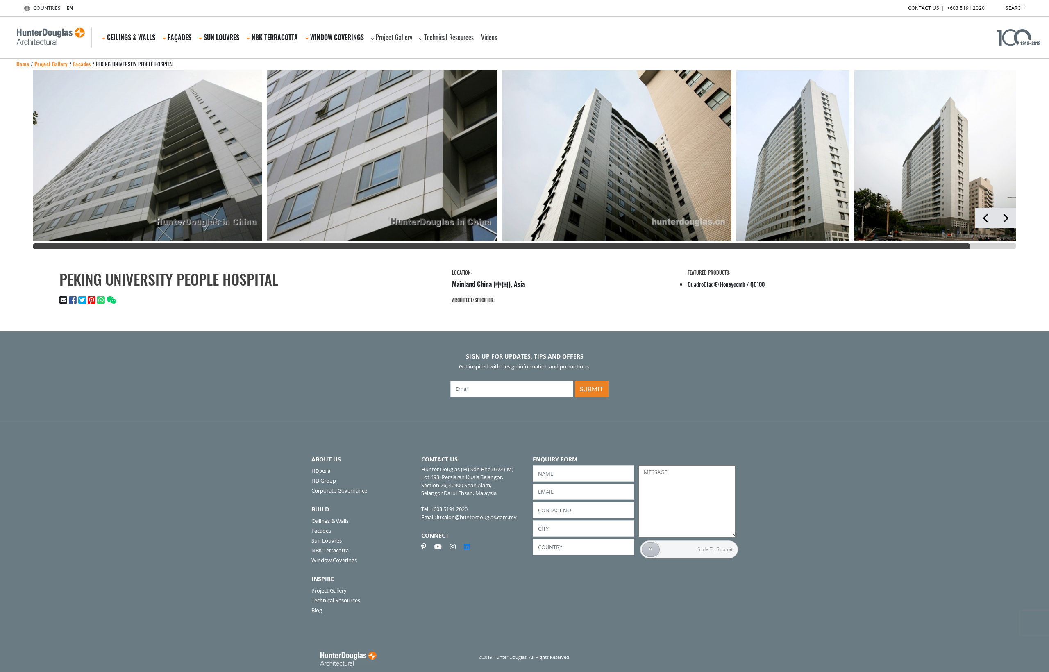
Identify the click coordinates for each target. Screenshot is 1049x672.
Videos (489, 37)
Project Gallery (394, 37)
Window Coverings (334, 560)
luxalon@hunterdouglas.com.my (477, 517)
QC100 (757, 284)
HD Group (323, 480)
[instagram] (456, 546)
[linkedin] (467, 546)
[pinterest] (427, 546)
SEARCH (1015, 8)
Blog (316, 610)
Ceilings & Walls (330, 520)
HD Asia (320, 470)
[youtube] (441, 546)
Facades (321, 530)
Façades (82, 64)
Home (23, 64)
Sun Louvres (326, 540)
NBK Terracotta (330, 550)
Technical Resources (449, 37)
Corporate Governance (339, 490)
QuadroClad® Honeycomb (716, 284)
